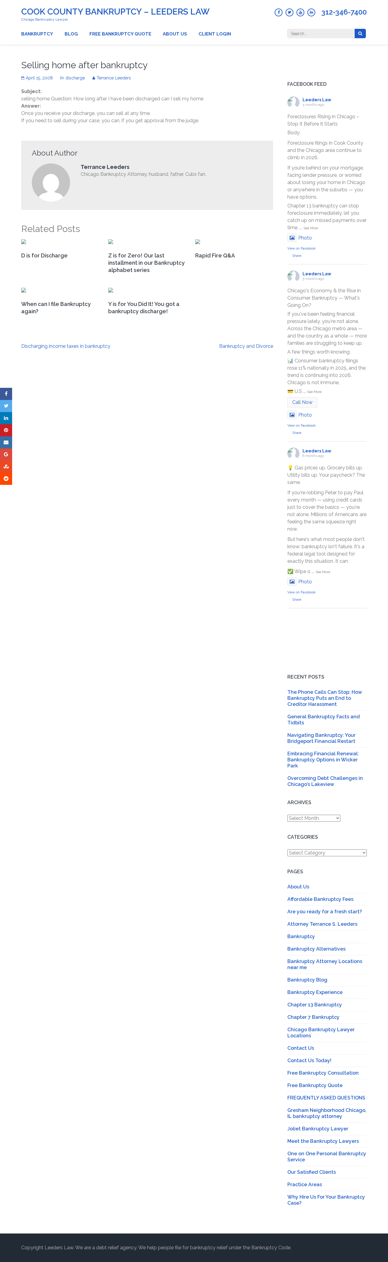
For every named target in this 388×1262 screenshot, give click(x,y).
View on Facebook (301, 248)
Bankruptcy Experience (315, 992)
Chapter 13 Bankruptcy (314, 1005)
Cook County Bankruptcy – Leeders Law (115, 12)
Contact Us (300, 1048)
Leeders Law (317, 99)
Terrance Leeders (114, 78)
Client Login (215, 34)
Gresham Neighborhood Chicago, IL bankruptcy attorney (326, 1113)
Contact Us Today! (309, 1060)
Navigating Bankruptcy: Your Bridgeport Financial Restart (321, 738)
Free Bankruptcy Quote (120, 34)
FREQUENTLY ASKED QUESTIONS (326, 1098)
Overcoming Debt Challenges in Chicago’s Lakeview (325, 781)
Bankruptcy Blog (307, 980)
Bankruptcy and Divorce (246, 346)
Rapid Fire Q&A (215, 255)
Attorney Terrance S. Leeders (322, 924)
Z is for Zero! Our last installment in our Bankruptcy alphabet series (146, 262)
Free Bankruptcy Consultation (323, 1073)
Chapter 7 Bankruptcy (313, 1017)
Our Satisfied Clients (311, 1172)
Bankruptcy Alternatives (316, 949)
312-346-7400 (344, 12)
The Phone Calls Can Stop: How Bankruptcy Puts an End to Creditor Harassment (324, 698)
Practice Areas (304, 1184)
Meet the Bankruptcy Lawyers (323, 1141)
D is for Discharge (44, 255)
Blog (71, 34)
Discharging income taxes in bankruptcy (65, 346)
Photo (305, 238)
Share (296, 256)
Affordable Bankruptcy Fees (320, 899)
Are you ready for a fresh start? (324, 912)
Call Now (302, 402)
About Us (175, 34)
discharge (75, 78)
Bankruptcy (37, 34)
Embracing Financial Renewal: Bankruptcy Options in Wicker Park (323, 760)
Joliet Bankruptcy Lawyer (317, 1129)
